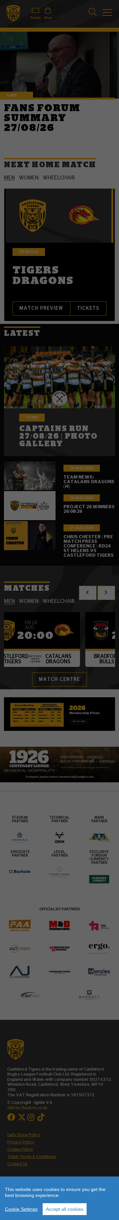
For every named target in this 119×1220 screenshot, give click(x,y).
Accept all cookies (64, 1209)
